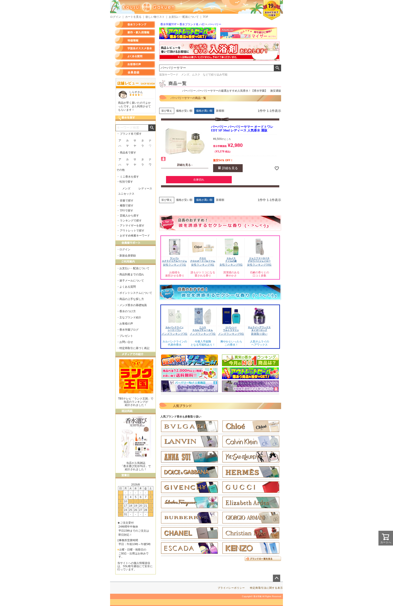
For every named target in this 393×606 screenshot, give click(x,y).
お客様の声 (135, 64)
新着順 (220, 110)
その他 (120, 169)
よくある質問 (135, 56)
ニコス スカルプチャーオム (202, 328)
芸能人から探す (129, 215)
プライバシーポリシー (231, 587)
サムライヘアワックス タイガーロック (259, 328)
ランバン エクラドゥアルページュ (174, 259)
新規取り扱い (259, 333)
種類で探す (127, 205)
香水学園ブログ (129, 329)
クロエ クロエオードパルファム (202, 259)
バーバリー (214, 24)
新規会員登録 (127, 255)
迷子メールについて (131, 280)
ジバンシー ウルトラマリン (231, 328)
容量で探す (127, 200)
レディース (145, 188)
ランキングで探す (131, 220)
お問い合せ (126, 342)
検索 (277, 68)
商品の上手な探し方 (131, 299)
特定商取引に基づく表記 (134, 348)
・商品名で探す (126, 152)
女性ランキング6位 (231, 264)
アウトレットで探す (132, 230)
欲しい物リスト (155, 16)
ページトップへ (276, 578)
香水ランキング (135, 24)
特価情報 (135, 40)
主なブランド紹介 (130, 317)
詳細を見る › (184, 164)
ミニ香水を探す (129, 176)
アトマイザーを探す (132, 225)
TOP (205, 16)
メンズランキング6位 (231, 333)
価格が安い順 (184, 110)
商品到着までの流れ (131, 274)
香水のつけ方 (127, 311)
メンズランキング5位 (203, 333)
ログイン (115, 16)
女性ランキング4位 (202, 264)
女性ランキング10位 (259, 264)
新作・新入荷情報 (135, 32)
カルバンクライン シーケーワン (174, 328)
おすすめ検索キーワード (135, 235)
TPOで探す (126, 210)
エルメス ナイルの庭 (231, 259)
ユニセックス (126, 193)
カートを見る (133, 16)
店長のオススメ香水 (135, 48)
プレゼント (126, 335)
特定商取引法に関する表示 (266, 587)
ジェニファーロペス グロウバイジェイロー (259, 259)
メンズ (126, 188)
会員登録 (135, 72)
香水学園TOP (168, 24)
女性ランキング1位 (174, 264)
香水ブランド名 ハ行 (192, 24)
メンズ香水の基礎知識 (133, 305)
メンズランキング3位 (174, 333)
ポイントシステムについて (135, 292)
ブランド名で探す (131, 133)
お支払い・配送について (184, 16)
